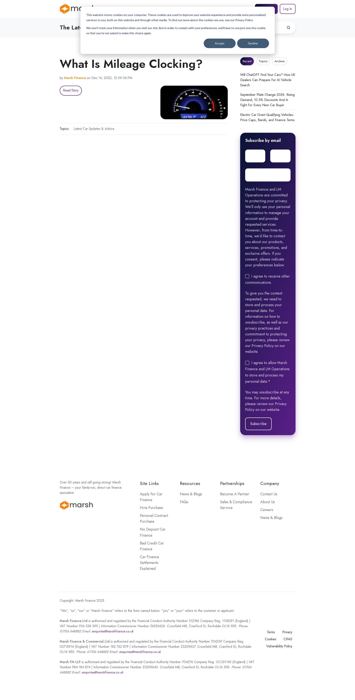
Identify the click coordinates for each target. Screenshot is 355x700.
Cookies (270, 639)
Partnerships (232, 483)
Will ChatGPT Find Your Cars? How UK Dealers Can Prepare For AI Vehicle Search (267, 80)
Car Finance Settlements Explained (149, 562)
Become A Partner (234, 494)
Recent (247, 61)
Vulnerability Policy (279, 646)
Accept (219, 43)
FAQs (184, 502)
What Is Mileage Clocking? (131, 63)
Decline (253, 43)
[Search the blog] (288, 28)
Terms (271, 632)
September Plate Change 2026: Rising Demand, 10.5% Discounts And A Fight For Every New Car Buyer (267, 99)
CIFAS (288, 639)
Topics (263, 61)
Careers (266, 510)
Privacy (287, 632)
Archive (280, 61)
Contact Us (268, 494)
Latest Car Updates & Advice (94, 128)
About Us (267, 502)
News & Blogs (191, 494)
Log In (287, 8)
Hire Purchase (151, 507)
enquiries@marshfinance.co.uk (140, 651)
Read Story (71, 90)
